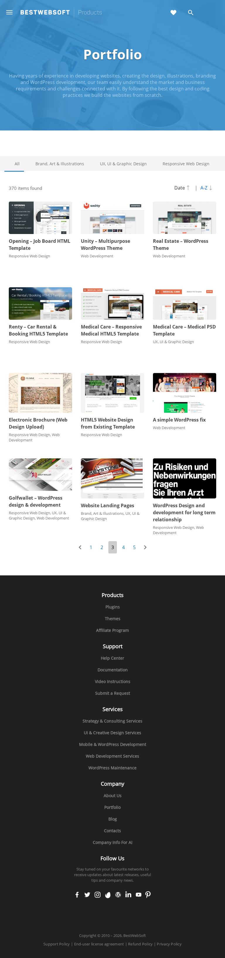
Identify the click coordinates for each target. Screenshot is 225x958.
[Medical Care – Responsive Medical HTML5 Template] (112, 303)
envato (108, 895)
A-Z (204, 188)
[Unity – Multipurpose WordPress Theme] (112, 218)
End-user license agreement (99, 944)
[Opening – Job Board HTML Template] (40, 218)
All (17, 163)
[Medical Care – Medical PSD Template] (184, 303)
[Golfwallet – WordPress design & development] (40, 474)
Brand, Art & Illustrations (59, 163)
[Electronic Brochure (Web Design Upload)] (40, 393)
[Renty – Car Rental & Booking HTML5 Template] (40, 303)
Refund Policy (140, 944)
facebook (77, 895)
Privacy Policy (169, 944)
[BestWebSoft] (61, 12)
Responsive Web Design (186, 163)
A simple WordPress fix (179, 420)
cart (210, 13)
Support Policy (56, 944)
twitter (87, 895)
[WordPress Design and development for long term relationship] (184, 478)
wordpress (118, 895)
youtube (138, 895)
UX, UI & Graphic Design (123, 163)
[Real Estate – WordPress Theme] (184, 218)
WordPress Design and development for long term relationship (184, 512)
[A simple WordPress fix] (184, 393)
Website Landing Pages (107, 505)
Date (180, 188)
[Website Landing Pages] (112, 478)
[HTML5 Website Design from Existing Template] (112, 393)
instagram (97, 895)
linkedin (128, 895)
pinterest (148, 895)
